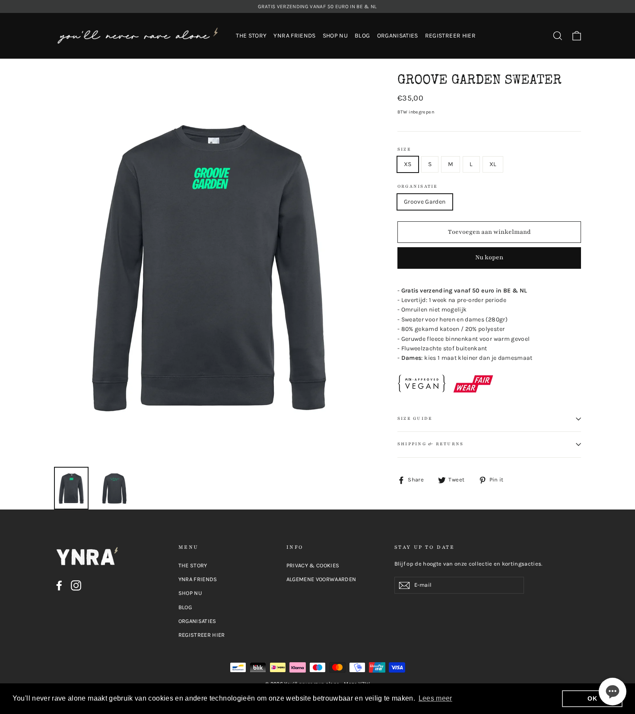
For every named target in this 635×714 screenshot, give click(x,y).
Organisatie (417, 186)
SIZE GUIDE (414, 418)
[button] (612, 691)
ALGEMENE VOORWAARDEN (321, 579)
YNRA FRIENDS (294, 35)
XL (493, 164)
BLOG (362, 35)
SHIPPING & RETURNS (430, 444)
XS (408, 164)
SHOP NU (335, 35)
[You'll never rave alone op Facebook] (59, 585)
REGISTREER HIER (450, 35)
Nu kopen (489, 257)
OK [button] (592, 698)
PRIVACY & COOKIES (313, 565)
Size (404, 149)
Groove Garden (425, 201)
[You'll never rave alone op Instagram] (76, 585)
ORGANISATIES (397, 35)
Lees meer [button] (435, 698)
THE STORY (251, 35)
